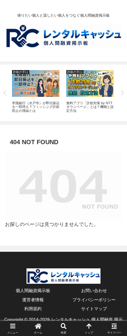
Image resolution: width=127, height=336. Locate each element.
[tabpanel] (35, 91)
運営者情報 (33, 299)
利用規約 (33, 308)
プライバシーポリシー (94, 299)
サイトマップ (94, 308)
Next (122, 93)
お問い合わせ (94, 290)
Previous (5, 93)
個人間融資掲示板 (33, 290)
